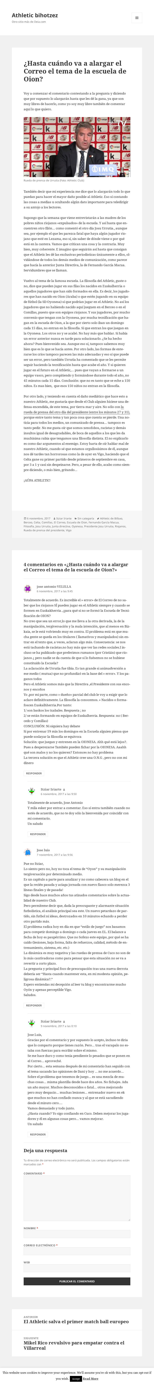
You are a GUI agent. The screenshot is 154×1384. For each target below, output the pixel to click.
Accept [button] (76, 1378)
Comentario (34, 1173)
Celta (37, 522)
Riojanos (120, 526)
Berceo (28, 522)
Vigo (68, 530)
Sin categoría (86, 518)
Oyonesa (77, 526)
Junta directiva (61, 526)
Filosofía (29, 526)
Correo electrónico (41, 1245)
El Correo (59, 522)
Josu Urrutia (43, 526)
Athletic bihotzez (35, 15)
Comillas (47, 522)
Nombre (31, 1228)
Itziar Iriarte (64, 518)
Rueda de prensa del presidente (44, 530)
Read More (90, 1378)
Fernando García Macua (104, 522)
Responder (34, 773)
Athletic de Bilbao (111, 518)
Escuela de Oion (77, 522)
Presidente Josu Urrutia (98, 526)
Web (27, 1262)
